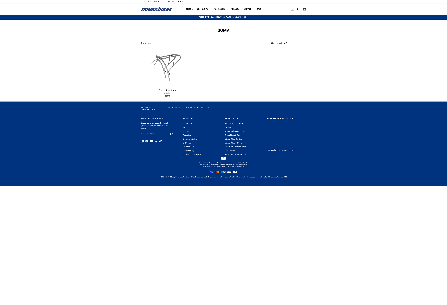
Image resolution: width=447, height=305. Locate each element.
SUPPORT (170, 2)
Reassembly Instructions (235, 131)
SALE (259, 9)
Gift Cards (187, 143)
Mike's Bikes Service (233, 139)
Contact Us (187, 123)
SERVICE (248, 9)
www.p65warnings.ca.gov (236, 166)
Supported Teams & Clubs (235, 154)
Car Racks (205, 107)
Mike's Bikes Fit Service (234, 143)
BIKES (188, 9)
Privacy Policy (188, 147)
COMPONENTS (203, 9)
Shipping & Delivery (191, 139)
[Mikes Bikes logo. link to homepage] (156, 9)
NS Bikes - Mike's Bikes (190, 107)
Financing (187, 135)
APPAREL (235, 9)
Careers (228, 127)
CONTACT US (158, 2)
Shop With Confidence (234, 123)
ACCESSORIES (220, 9)
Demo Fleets (230, 151)
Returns (186, 131)
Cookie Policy (188, 151)
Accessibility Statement (193, 154)
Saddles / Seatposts (172, 107)
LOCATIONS (146, 2)
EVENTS (180, 2)
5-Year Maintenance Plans (235, 147)
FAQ (184, 127)
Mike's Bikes (277, 150)
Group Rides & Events (233, 135)
